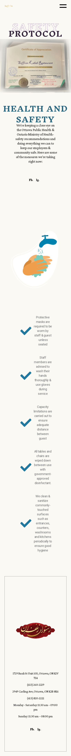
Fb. (31, 180)
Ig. (37, 180)
